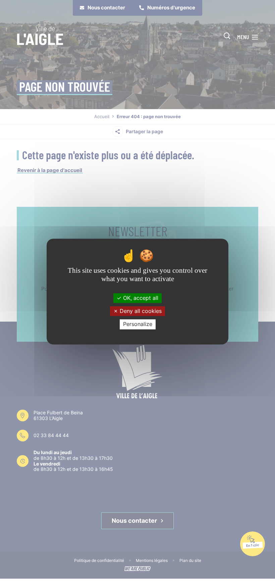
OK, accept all (139, 298)
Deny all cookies (140, 311)
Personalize (137, 324)
